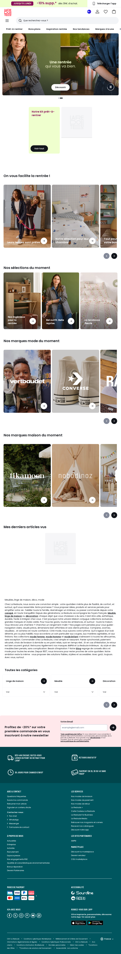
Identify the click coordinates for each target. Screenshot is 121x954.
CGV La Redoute (13, 939)
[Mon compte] (97, 11)
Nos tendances (81, 29)
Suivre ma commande (17, 800)
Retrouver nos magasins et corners (87, 822)
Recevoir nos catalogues (82, 826)
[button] (113, 11)
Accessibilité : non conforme (67, 948)
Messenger (14, 823)
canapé (9, 613)
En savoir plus (88, 917)
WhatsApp (14, 819)
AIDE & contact (14, 791)
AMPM (73, 841)
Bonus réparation (15, 866)
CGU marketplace (79, 859)
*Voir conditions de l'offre (71, 734)
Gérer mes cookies (77, 945)
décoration (32, 616)
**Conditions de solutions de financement (35, 948)
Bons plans (34, 29)
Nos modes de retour (80, 803)
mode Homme (53, 636)
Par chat (13, 816)
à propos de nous (15, 836)
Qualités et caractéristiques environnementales (28, 863)
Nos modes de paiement (82, 800)
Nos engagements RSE (17, 859)
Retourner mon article (16, 803)
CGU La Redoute (81, 942)
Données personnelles (57, 945)
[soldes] (60, 64)
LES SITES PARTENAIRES (81, 836)
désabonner (95, 738)
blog (78, 648)
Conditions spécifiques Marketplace (37, 939)
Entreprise (11, 844)
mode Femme (37, 636)
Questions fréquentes (16, 796)
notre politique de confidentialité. (74, 741)
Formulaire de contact (19, 827)
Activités (11, 848)
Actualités (11, 841)
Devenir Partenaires (15, 870)
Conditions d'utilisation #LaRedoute (30, 945)
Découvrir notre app (80, 829)
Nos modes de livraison (81, 796)
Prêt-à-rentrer (14, 29)
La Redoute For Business (82, 815)
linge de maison (13, 616)
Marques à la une (104, 29)
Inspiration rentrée (56, 29)
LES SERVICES (77, 791)
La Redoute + (77, 807)
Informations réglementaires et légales (22, 942)
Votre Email (66, 721)
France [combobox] (107, 939)
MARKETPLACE (77, 847)
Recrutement (13, 852)
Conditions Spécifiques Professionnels (56, 942)
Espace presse (13, 855)
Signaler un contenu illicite (19, 807)
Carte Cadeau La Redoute (83, 811)
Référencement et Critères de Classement (72, 939)
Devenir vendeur (78, 855)
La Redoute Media (79, 818)
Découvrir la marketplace (82, 851)
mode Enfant (71, 636)
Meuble (112, 613)
